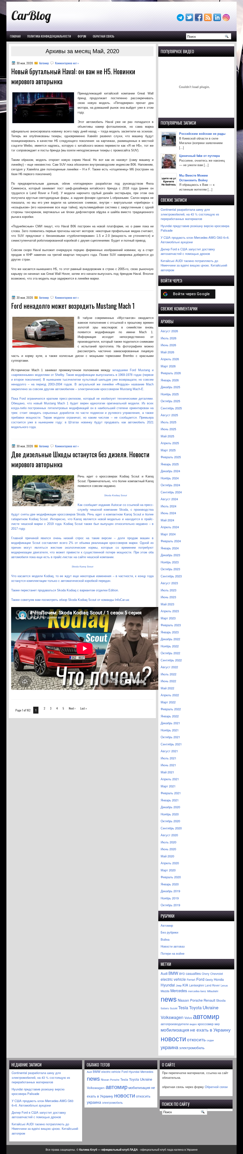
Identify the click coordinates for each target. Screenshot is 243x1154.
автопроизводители (175, 1024)
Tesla (183, 1007)
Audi (164, 973)
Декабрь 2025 (170, 387)
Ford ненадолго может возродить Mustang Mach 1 (73, 306)
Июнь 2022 (168, 681)
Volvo (188, 1017)
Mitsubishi (212, 991)
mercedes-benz (197, 991)
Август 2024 (169, 499)
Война (165, 939)
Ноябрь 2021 (170, 730)
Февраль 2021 (171, 793)
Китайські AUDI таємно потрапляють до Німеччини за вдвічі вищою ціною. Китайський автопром (194, 265)
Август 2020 (169, 835)
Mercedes (178, 990)
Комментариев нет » (67, 63)
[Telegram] (181, 20)
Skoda (221, 1000)
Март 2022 (168, 702)
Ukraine (211, 1007)
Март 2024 (168, 534)
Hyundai (168, 985)
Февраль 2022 (171, 709)
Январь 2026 (170, 380)
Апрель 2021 (170, 779)
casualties (193, 973)
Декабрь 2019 (170, 891)
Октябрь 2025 (170, 401)
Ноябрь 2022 (170, 646)
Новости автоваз (173, 946)
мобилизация (175, 1029)
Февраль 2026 (171, 373)
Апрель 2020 (170, 863)
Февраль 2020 (171, 877)
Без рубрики (169, 932)
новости (173, 1038)
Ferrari (191, 979)
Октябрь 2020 (170, 821)
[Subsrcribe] (208, 20)
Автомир (44, 63)
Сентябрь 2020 (171, 828)
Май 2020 (167, 856)
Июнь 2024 (168, 513)
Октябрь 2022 (170, 653)
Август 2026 (169, 331)
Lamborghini (196, 985)
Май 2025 (167, 436)
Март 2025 (168, 450)
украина (169, 1047)
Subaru (165, 1008)
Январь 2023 (170, 632)
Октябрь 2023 (170, 569)
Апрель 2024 (170, 527)
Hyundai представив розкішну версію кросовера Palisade (38, 1091)
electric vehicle (173, 979)
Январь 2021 (170, 800)
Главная (15, 36)
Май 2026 (167, 352)
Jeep (179, 985)
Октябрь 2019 (170, 905)
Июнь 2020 (168, 849)
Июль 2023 (168, 590)
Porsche (196, 1000)
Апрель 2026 (170, 359)
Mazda (165, 991)
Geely (209, 979)
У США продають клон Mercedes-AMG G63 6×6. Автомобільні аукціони (42, 1103)
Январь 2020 (170, 884)
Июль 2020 (168, 842)
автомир (206, 1016)
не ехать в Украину (210, 1029)
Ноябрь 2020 (170, 814)
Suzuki (173, 1008)
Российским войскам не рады (202, 133)
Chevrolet (216, 974)
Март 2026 (168, 366)
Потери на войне (172, 953)
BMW (173, 973)
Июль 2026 (168, 338)
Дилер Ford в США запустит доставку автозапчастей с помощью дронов (188, 251)
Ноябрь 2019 (170, 898)
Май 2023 (167, 604)
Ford (200, 979)
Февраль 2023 (171, 625)
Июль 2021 (168, 758)
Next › (72, 708)
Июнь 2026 (168, 345)
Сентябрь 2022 (171, 660)
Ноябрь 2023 (170, 562)
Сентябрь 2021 (171, 744)
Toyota (195, 1007)
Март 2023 (168, 618)
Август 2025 (169, 415)
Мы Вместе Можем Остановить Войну (193, 177)
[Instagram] (227, 20)
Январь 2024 (170, 548)
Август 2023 (169, 583)
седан (210, 1040)
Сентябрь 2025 (171, 408)
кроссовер (206, 1023)
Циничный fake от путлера (199, 155)
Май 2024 (167, 520)
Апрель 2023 (170, 611)
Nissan (183, 1000)
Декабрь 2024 (170, 471)
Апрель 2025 (170, 443)
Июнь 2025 (168, 429)
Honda (219, 979)
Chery (205, 974)
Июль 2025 (168, 422)
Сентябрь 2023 (171, 576)
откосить (196, 1039)
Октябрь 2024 (170, 485)
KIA (185, 985)
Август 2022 (169, 667)
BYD (182, 974)
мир (217, 1024)
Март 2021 (168, 786)
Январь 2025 (170, 464)
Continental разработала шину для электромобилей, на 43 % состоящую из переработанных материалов (190, 214)
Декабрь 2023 (170, 555)
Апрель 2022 (170, 695)
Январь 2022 (170, 716)
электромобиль (192, 1047)
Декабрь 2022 (170, 639)
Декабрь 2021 (170, 723)
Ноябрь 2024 (170, 478)
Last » (83, 708)
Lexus (224, 985)
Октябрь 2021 (170, 737)
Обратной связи (216, 1086)
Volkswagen (172, 1017)
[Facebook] (199, 20)
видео (193, 1024)
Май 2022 (167, 688)
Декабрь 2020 (170, 807)
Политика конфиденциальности (49, 36)
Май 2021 (167, 772)
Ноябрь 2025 (170, 394)
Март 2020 (168, 870)
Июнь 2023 (168, 597)
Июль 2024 (168, 506)
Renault (209, 1000)
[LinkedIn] (217, 20)
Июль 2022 (168, 674)
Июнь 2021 (168, 765)
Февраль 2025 (171, 457)
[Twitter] (190, 20)
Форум (82, 36)
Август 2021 (169, 751)
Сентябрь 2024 (171, 492)
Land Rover (212, 985)
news (169, 999)
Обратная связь (103, 36)
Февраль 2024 (171, 541)
